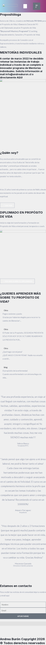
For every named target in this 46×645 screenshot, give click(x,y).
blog (5, 367)
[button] (25, 6)
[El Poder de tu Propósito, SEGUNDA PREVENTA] (23, 334)
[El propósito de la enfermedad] (23, 372)
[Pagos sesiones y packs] (23, 315)
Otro (6, 310)
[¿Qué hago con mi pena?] (23, 353)
